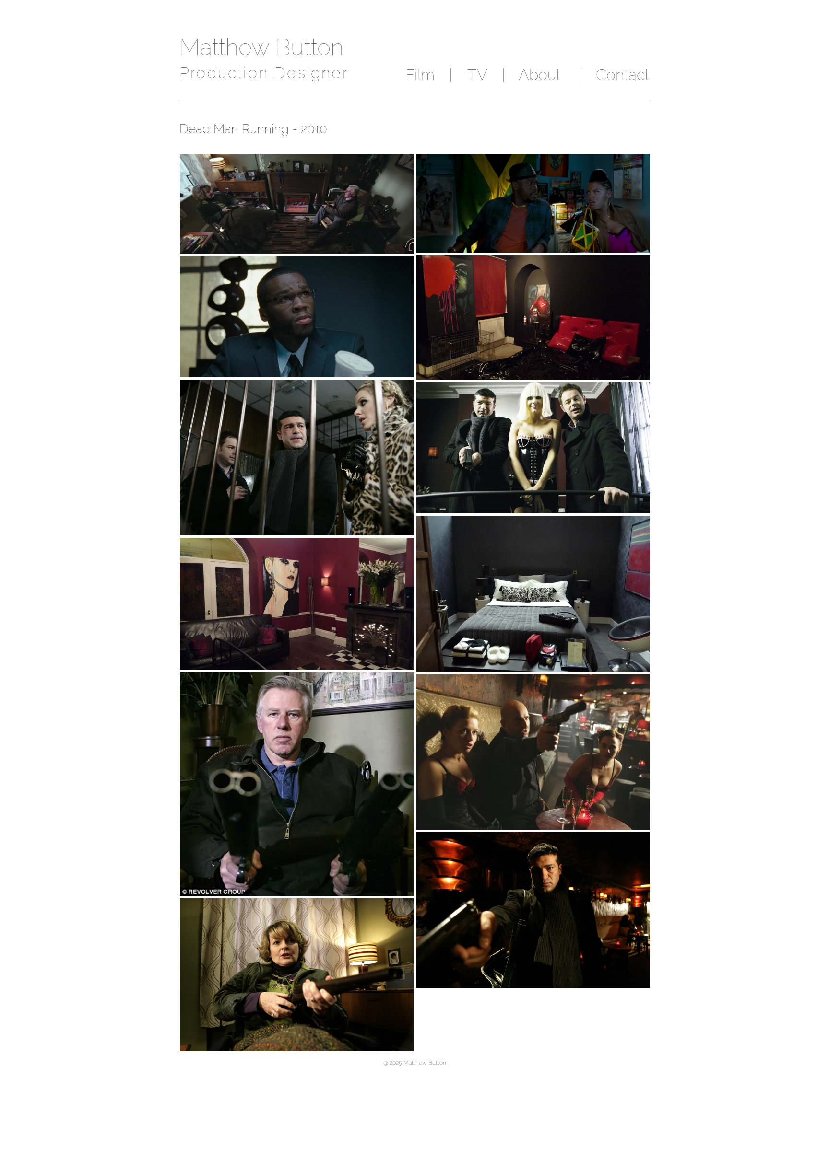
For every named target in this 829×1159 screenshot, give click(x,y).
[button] (450, 75)
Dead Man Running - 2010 (253, 129)
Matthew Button (261, 47)
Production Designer (264, 72)
